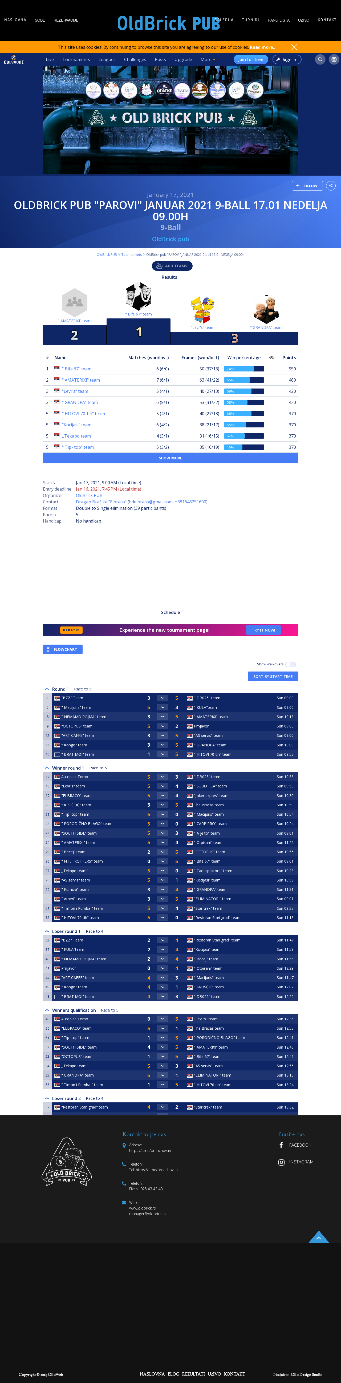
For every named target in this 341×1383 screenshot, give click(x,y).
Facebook (300, 1145)
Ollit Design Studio (306, 1375)
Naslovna (15, 20)
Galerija (224, 20)
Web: (133, 1202)
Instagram (301, 1162)
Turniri (250, 20)
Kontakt (327, 20)
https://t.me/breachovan (156, 1169)
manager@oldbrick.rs (147, 1213)
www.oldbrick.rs (142, 1208)
